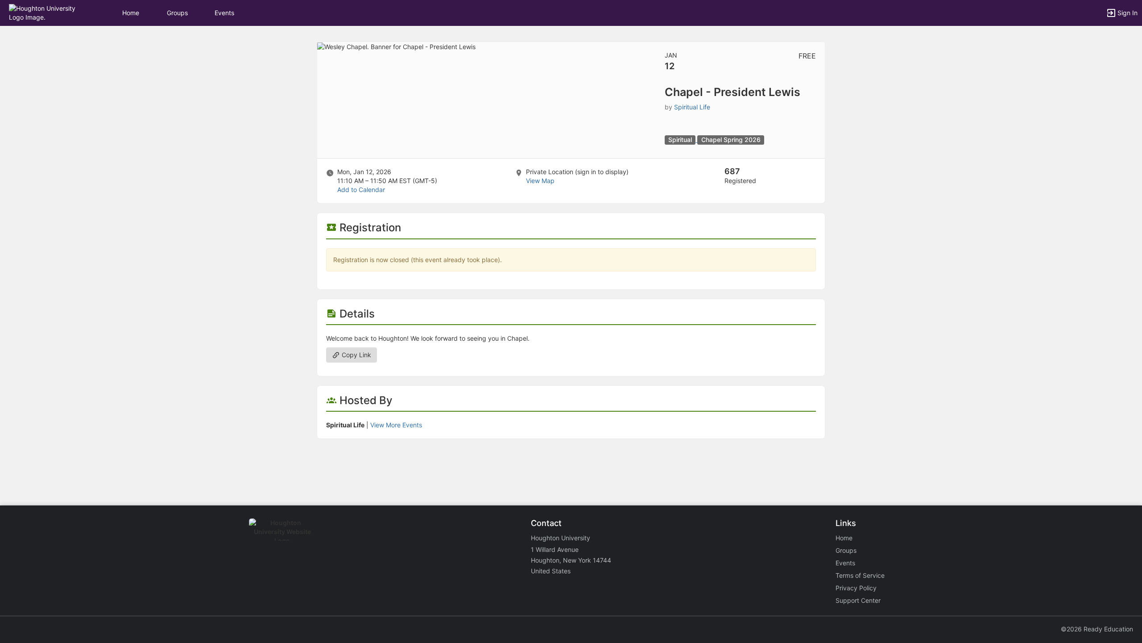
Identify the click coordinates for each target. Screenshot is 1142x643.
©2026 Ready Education (1097, 629)
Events (224, 13)
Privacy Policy (856, 588)
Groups (177, 13)
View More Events (396, 425)
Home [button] (130, 13)
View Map (540, 180)
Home (844, 538)
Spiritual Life (692, 107)
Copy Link (355, 355)
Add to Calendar (361, 189)
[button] (46, 12)
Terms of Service (860, 575)
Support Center (858, 600)
